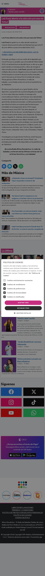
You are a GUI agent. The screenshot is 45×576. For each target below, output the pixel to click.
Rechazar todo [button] (23, 308)
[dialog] (22, 288)
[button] (22, 313)
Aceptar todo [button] (23, 303)
